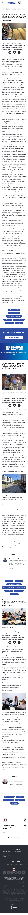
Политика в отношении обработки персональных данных (14, 899)
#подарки (9, 323)
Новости (19, 6)
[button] (8, 837)
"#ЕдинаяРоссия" (19, 319)
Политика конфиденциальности (14, 897)
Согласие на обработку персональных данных (14, 900)
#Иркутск (19, 580)
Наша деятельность (11, 6)
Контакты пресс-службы (7, 856)
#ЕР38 (9, 580)
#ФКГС (8, 590)
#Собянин (14, 803)
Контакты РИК (18, 851)
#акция (19, 323)
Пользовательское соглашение (14, 895)
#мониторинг (19, 590)
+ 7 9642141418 (14, 862)
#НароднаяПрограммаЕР (14, 584)
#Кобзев (8, 319)
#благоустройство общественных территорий (14, 587)
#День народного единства (14, 316)
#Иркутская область (14, 313)
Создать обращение (14, 337)
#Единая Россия (9, 796)
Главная (3, 6)
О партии (5, 849)
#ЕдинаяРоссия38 (14, 309)
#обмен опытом (8, 800)
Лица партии (18, 849)
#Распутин (14, 594)
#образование (20, 800)
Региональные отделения (6, 852)
